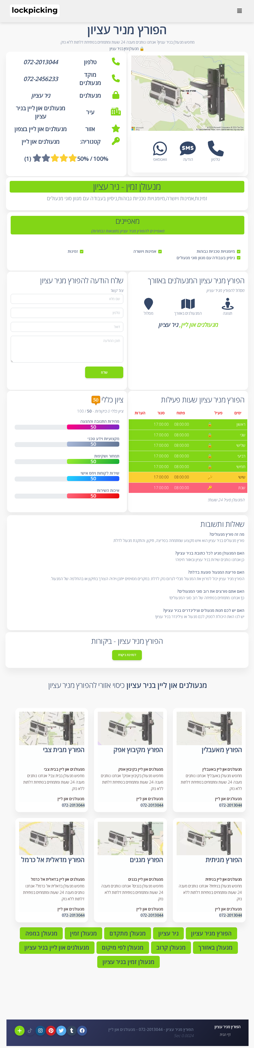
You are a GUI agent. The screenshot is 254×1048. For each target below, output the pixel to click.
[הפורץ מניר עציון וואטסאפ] (160, 153)
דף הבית (225, 1034)
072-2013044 (230, 805)
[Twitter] (61, 1031)
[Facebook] (82, 1031)
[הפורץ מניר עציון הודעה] (188, 153)
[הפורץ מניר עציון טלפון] (216, 153)
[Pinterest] (51, 1031)
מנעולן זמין (142, 186)
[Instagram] (40, 1031)
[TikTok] (30, 1031)
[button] (228, 304)
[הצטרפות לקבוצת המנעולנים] (20, 1031)
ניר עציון (168, 324)
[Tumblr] (72, 1031)
